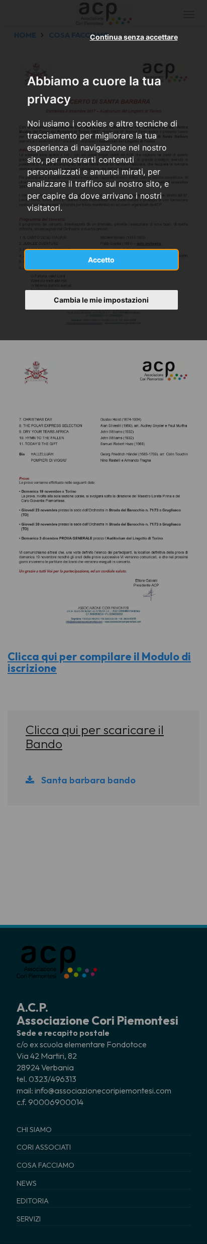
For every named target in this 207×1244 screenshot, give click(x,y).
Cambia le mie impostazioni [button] (101, 300)
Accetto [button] (101, 259)
